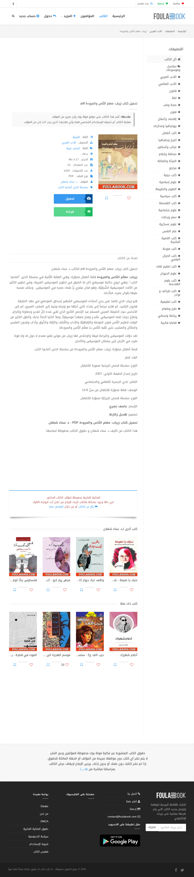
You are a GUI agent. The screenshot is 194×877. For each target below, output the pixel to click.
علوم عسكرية (168, 224)
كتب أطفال (169, 133)
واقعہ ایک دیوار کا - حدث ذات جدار (90, 580)
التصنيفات (170, 31)
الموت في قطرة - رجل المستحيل (23, 655)
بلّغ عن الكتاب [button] (86, 506)
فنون (173, 112)
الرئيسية (118, 16)
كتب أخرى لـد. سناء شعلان (120, 529)
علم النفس (169, 231)
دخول (48, 16)
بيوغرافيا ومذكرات (165, 126)
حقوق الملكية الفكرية (35, 829)
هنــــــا (84, 769)
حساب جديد (28, 16)
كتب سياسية (168, 196)
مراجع (173, 168)
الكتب (103, 16)
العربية (76, 137)
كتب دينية (170, 175)
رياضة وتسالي (167, 316)
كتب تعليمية (168, 302)
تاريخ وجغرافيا (167, 140)
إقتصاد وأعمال (167, 119)
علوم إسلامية (168, 182)
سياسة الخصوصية (38, 836)
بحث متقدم (143, 4)
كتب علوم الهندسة (172, 282)
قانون (173, 91)
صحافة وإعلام (168, 154)
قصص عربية (73, 148)
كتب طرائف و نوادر (169, 293)
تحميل (70, 198)
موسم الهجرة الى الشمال (56, 655)
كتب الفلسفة (168, 203)
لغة (174, 98)
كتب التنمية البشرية (170, 240)
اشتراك (152, 827)
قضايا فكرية (169, 323)
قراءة (70, 212)
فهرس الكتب (40, 851)
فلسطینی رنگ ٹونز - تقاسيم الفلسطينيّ (23, 580)
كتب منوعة (170, 249)
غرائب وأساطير (167, 147)
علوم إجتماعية (167, 210)
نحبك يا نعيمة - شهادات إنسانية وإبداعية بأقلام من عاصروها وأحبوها (123, 580)
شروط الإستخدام (38, 844)
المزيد (68, 16)
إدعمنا (133, 809)
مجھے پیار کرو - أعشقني (56, 580)
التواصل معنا (56, 506)
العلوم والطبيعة (166, 189)
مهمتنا (177, 4)
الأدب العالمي (167, 84)
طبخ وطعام (169, 309)
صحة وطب (170, 105)
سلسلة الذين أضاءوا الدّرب (73, 187)
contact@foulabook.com (122, 816)
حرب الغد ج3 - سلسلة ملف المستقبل (90, 655)
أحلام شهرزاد (128, 655)
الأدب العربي (156, 31)
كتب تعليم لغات (166, 266)
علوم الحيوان (168, 273)
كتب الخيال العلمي (171, 257)
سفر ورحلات (169, 217)
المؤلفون (87, 16)
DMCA (44, 821)
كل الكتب (170, 59)
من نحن (44, 813)
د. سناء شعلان (69, 181)
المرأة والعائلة (167, 161)
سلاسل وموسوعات (173, 68)
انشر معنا (132, 801)
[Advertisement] (73, 73)
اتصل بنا (133, 794)
